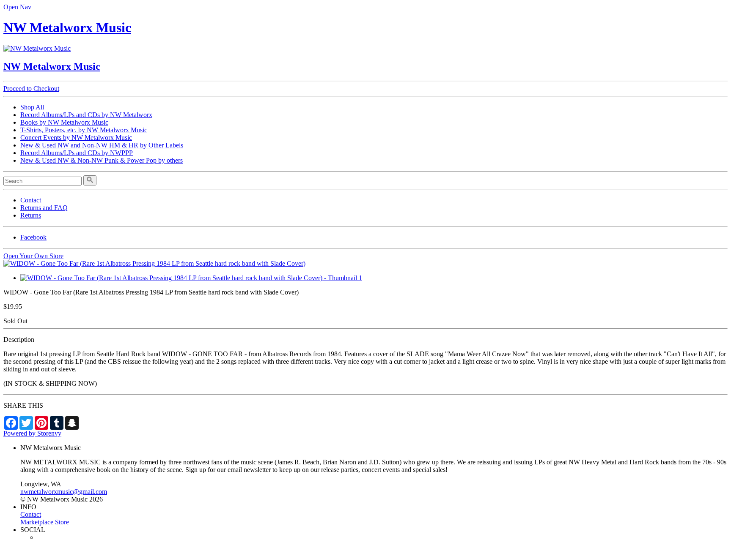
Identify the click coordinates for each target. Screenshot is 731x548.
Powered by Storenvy (32, 433)
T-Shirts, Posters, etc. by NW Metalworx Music (83, 130)
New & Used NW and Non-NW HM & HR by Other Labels (101, 145)
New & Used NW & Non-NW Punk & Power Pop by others (101, 160)
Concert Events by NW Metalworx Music (76, 137)
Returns (30, 215)
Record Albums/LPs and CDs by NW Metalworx (86, 114)
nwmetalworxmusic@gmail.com (63, 491)
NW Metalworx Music (67, 27)
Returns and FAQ (44, 207)
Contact (30, 200)
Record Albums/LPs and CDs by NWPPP (76, 152)
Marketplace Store (44, 522)
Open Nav (17, 7)
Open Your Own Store (33, 255)
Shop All (32, 107)
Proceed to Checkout (31, 88)
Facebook (33, 237)
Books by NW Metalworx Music (64, 122)
